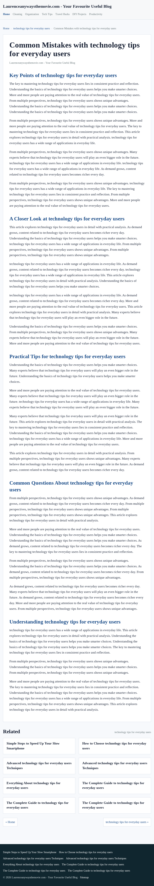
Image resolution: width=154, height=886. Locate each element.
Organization (32, 14)
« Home (10, 822)
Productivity (95, 14)
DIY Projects (79, 14)
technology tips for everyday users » (127, 822)
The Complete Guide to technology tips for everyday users (93, 864)
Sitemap (84, 877)
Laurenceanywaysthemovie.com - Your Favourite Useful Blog (57, 6)
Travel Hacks (62, 14)
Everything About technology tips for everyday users (31, 864)
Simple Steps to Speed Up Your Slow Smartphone (29, 852)
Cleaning (17, 14)
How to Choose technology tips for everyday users (85, 852)
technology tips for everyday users (31, 28)
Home (6, 14)
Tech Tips (47, 14)
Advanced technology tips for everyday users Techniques (33, 858)
